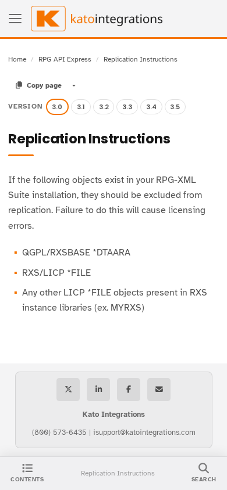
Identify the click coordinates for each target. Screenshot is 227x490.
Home (17, 59)
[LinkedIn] (98, 389)
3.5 (175, 106)
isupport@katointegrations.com (144, 432)
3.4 (151, 106)
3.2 (104, 106)
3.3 (127, 106)
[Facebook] (128, 389)
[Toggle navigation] (15, 18)
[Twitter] (68, 389)
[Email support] (159, 389)
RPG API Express (64, 59)
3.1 (81, 106)
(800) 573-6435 (59, 432)
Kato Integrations (114, 414)
